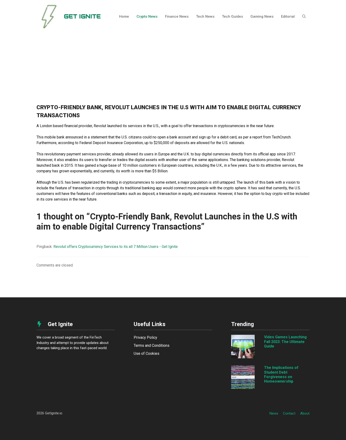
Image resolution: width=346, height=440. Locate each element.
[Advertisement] (173, 68)
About (305, 413)
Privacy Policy (145, 337)
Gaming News (262, 16)
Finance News (177, 16)
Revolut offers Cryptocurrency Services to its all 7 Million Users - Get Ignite (115, 246)
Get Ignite (82, 16)
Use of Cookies (146, 353)
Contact (289, 413)
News (274, 413)
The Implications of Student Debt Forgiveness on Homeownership (281, 374)
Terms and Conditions (151, 345)
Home (124, 16)
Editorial (288, 16)
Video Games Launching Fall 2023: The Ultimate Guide (285, 341)
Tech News (205, 16)
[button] (304, 16)
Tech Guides (232, 16)
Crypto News (147, 16)
